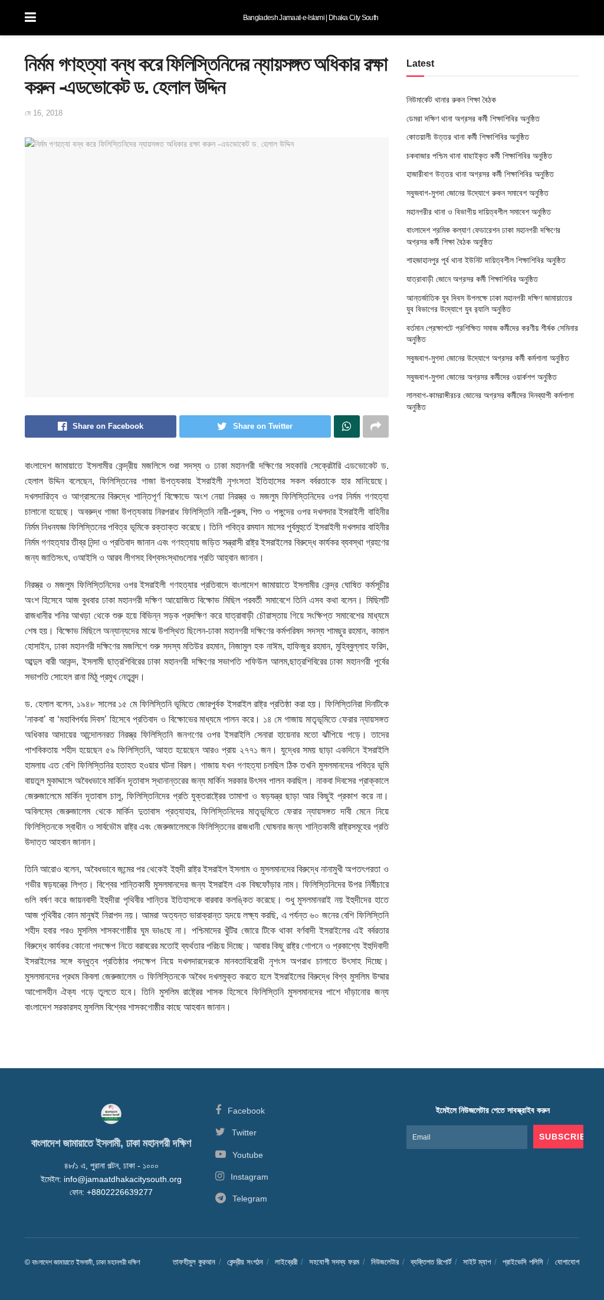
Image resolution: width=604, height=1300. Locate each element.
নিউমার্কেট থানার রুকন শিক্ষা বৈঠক (451, 99)
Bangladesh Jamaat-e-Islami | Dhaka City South (310, 17)
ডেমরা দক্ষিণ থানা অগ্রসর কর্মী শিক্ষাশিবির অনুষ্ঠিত (473, 118)
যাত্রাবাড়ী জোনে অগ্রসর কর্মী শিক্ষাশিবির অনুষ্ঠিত (472, 279)
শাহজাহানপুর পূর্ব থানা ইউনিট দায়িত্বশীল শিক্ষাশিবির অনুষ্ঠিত (486, 260)
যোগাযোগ (567, 1262)
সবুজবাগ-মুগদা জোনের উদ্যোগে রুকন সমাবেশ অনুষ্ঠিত (477, 193)
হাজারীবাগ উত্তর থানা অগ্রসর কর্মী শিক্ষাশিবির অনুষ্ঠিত (480, 174)
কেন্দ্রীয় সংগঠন (245, 1262)
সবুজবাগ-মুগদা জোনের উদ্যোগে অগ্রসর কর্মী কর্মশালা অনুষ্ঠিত (487, 358)
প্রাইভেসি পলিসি (523, 1262)
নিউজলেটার (385, 1262)
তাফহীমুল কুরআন (194, 1262)
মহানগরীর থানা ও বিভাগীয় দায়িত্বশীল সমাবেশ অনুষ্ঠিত (478, 211)
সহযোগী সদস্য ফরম (334, 1262)
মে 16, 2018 (44, 113)
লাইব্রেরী (286, 1262)
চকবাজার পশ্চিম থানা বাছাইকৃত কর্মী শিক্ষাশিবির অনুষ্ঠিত (479, 155)
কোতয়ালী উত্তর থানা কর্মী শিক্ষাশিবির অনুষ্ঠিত (467, 137)
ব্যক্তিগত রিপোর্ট (431, 1262)
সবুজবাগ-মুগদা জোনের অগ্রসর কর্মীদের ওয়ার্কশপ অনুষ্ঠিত (481, 377)
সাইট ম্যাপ (477, 1262)
